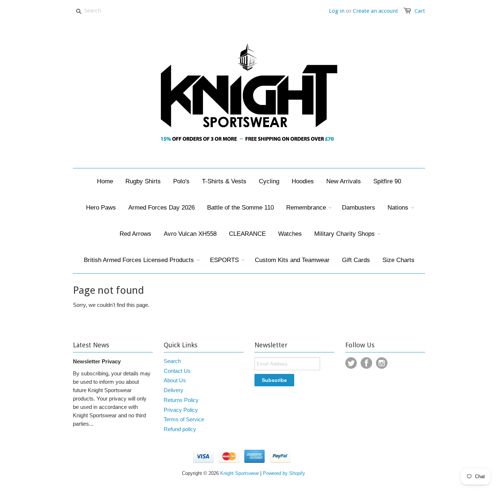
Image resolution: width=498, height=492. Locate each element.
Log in (337, 11)
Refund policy (180, 429)
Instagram (382, 363)
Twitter (351, 363)
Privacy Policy (181, 410)
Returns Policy (181, 400)
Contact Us (177, 371)
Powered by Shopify (284, 473)
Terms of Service (184, 419)
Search (172, 361)
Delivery (173, 390)
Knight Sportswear (239, 473)
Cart (420, 11)
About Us (175, 380)
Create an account (375, 11)
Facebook (366, 363)
